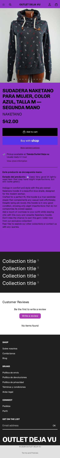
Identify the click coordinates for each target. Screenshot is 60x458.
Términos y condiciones (14, 387)
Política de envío (10, 372)
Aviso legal (7, 391)
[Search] (10, 4)
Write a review (30, 315)
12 (45, 79)
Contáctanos (8, 353)
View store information (17, 161)
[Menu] (3, 4)
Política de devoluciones (14, 377)
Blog (4, 358)
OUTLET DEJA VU (33, 446)
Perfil (5, 411)
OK (54, 425)
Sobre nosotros (9, 348)
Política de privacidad (13, 382)
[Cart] (56, 4)
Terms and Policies (30, 453)
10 (40, 79)
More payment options (30, 147)
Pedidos (6, 406)
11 (43, 79)
